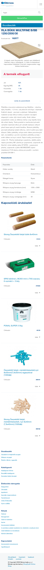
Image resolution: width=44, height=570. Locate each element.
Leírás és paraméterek (22, 101)
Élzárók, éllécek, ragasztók (9, 460)
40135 (38, 330)
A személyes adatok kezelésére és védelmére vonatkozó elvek (20, 528)
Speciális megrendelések (8, 495)
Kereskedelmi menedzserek (9, 544)
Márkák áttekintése (7, 533)
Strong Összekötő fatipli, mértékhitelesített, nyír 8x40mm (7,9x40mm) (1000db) (18, 421)
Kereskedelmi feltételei (8, 525)
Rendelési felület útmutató (8, 476)
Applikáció (4, 492)
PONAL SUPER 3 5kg (13, 325)
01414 (38, 239)
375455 (38, 286)
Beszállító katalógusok (7, 473)
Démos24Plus (22, 18)
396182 (38, 429)
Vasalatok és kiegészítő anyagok (11, 454)
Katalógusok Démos (7, 470)
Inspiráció (22, 557)
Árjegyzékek (5, 487)
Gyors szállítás (5, 503)
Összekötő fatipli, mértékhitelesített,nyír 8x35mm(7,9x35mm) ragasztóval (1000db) (21, 372)
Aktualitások (12, 557)
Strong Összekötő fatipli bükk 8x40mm (21, 234)
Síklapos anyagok (6, 457)
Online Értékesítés (6, 501)
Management (5, 517)
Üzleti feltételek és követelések (10, 531)
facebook (31, 557)
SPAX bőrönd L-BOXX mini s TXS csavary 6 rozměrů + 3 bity (22, 279)
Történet (3, 514)
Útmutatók (4, 489)
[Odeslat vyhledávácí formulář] (39, 12)
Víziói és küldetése (6, 519)
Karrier (3, 522)
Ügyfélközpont (5, 547)
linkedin (10, 559)
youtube (18, 559)
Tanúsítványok (5, 498)
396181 (38, 380)
